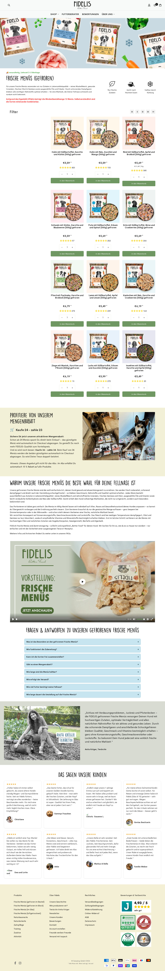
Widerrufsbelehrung (93, 909)
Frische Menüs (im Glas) (24, 909)
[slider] (71, 619)
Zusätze (17, 932)
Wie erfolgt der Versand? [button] (37, 679)
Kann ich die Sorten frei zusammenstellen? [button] (45, 657)
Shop (53, 14)
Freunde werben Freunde (60, 932)
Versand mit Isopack (58, 936)
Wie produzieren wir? (58, 905)
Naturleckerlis (20, 921)
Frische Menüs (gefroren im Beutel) (29, 902)
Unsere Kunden (56, 917)
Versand (90, 963)
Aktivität (17, 936)
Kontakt (53, 925)
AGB (87, 917)
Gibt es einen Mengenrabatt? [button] (39, 664)
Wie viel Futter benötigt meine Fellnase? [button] (44, 687)
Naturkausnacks (21, 917)
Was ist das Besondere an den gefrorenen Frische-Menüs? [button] (52, 642)
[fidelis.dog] (82, 5)
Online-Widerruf (92, 913)
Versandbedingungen (94, 902)
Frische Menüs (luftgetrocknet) (27, 913)
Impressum (90, 925)
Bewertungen (90, 14)
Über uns (107, 14)
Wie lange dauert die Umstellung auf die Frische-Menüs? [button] (51, 694)
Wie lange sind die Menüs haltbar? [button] (41, 672)
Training (17, 929)
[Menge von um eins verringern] (62, 174)
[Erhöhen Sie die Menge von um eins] (72, 174)
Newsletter (54, 913)
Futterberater (70, 14)
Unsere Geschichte (57, 902)
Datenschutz (90, 921)
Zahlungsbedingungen (94, 905)
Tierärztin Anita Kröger (59, 909)
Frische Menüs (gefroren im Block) (28, 905)
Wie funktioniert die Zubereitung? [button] (41, 649)
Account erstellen (57, 929)
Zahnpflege (19, 925)
